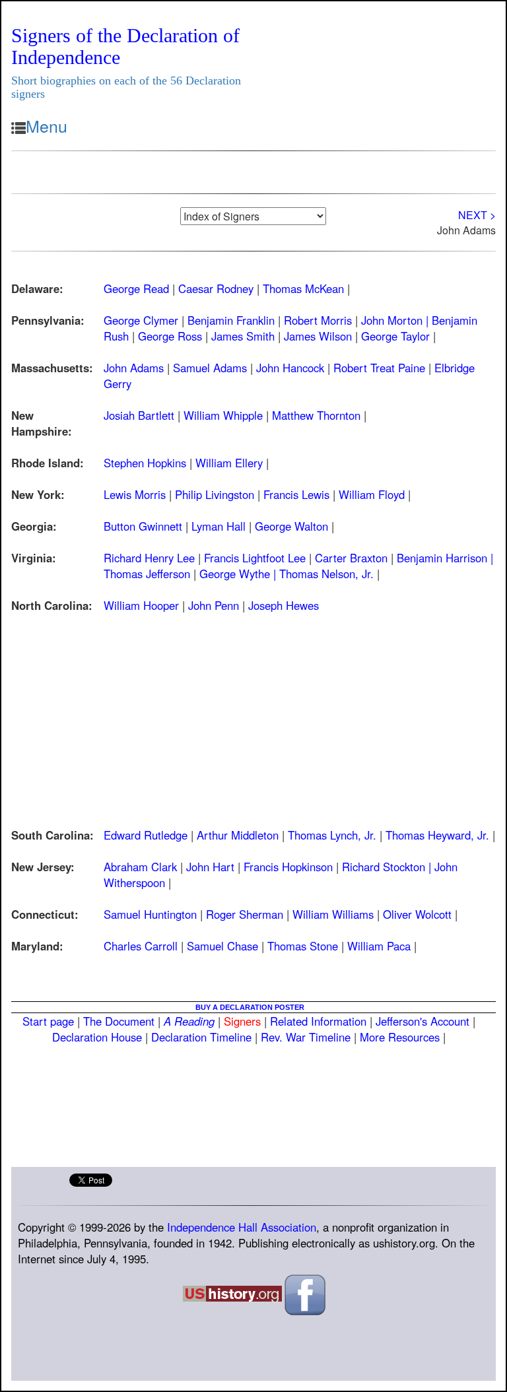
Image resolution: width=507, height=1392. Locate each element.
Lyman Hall (218, 526)
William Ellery (229, 463)
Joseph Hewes (283, 605)
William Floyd (372, 494)
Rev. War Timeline (306, 1037)
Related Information (318, 1021)
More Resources (400, 1037)
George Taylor (395, 336)
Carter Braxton (351, 558)
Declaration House (97, 1037)
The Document (118, 1021)
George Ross (170, 336)
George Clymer (141, 320)
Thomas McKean (303, 288)
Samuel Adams (210, 368)
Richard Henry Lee (149, 558)
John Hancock (290, 368)
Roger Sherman (244, 914)
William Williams (333, 914)
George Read (136, 288)
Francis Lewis (296, 494)
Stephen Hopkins (145, 463)
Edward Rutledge (145, 835)
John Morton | (396, 320)
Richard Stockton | (388, 867)
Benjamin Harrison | (445, 558)
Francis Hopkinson (288, 867)
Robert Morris (318, 320)
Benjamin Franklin (231, 320)
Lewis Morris (135, 494)
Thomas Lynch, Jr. (332, 835)
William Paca (379, 946)
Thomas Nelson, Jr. (326, 573)
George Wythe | (239, 573)
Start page (48, 1021)
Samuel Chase (222, 946)
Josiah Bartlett (139, 415)
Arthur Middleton (238, 835)
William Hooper (141, 605)
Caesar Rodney (216, 288)
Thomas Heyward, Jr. (437, 835)
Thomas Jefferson (147, 573)
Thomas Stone (302, 946)
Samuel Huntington (150, 914)
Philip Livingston (214, 494)
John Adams (134, 368)
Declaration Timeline (201, 1037)
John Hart (210, 867)
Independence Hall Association (241, 1227)
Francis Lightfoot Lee (255, 558)
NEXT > (477, 214)
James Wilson (318, 336)
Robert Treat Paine (379, 368)
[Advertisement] (253, 712)
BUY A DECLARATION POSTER (249, 1007)
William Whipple (223, 415)
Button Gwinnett (143, 526)
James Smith (243, 336)
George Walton (291, 526)
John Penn (213, 605)
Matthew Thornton (316, 415)
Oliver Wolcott (417, 914)
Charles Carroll (141, 946)
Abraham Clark (140, 867)
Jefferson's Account (422, 1021)
